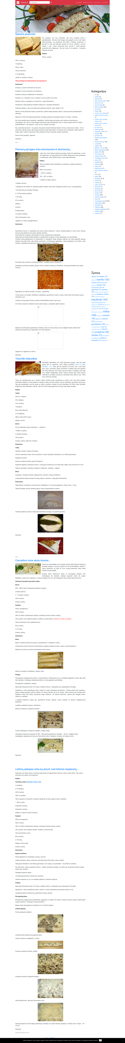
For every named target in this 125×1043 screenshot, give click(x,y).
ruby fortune (99, 184)
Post (96, 174)
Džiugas (94, 285)
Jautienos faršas (99, 292)
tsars (96, 199)
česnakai (104, 340)
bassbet (97, 99)
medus (95, 312)
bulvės (103, 279)
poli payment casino (101, 170)
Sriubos (97, 193)
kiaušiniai (99, 299)
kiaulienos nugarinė (100, 296)
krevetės (101, 304)
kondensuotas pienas (98, 302)
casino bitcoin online (101, 115)
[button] (22, 19)
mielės (100, 312)
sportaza (98, 191)
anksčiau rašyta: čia (33, 782)
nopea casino (99, 156)
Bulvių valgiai (99, 107)
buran (96, 109)
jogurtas (106, 292)
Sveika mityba (99, 197)
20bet (97, 97)
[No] (123, 1040)
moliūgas (99, 315)
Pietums (97, 164)
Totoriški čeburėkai (26, 358)
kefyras (93, 294)
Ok (100, 1040)
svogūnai (102, 332)
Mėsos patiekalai (100, 150)
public (97, 176)
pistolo (97, 166)
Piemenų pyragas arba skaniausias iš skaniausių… (43, 149)
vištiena (96, 338)
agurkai (95, 276)
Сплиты (97, 213)
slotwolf (97, 187)
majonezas (94, 308)
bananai (93, 280)
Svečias (97, 195)
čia (17, 556)
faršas (101, 285)
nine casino (98, 154)
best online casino (100, 101)
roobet (97, 182)
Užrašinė (105, 2)
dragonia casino (100, 131)
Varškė (96, 335)
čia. (18, 142)
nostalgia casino (100, 158)
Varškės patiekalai (100, 209)
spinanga (98, 189)
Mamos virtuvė (88, 2)
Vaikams (97, 207)
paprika (99, 319)
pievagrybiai (99, 321)
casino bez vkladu (100, 113)
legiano (97, 146)
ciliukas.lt (24, 2)
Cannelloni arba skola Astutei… (32, 560)
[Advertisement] (98, 62)
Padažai (97, 162)
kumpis (107, 304)
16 (95, 95)
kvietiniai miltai (95, 306)
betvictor (98, 103)
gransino (97, 135)
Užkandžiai (98, 203)
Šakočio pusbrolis (25, 34)
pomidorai (98, 324)
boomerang (98, 105)
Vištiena (97, 211)
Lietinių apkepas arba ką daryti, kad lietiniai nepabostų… (47, 769)
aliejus (103, 276)
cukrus (95, 282)
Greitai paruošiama (101, 137)
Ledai (96, 144)
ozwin (97, 160)
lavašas (103, 306)
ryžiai (104, 327)
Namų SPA (97, 2)
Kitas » (53, 1038)
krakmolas (94, 304)
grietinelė (96, 290)
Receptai (79, 2)
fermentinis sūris (97, 287)
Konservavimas (99, 142)
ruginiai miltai (97, 327)
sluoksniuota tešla (96, 329)
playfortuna (98, 168)
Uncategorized (99, 201)
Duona (97, 133)
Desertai (97, 129)
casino (97, 111)
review (97, 180)
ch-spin (97, 127)
